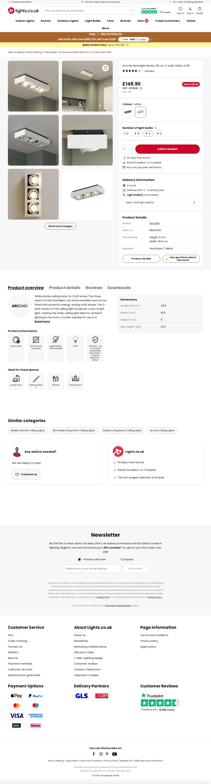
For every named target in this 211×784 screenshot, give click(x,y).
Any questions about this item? (183, 259)
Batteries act (126, 760)
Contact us (15, 647)
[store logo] (23, 10)
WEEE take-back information (149, 760)
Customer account (20, 669)
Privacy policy (149, 641)
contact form (103, 597)
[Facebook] (96, 754)
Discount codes (84, 652)
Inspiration (81, 675)
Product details (64, 287)
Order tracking (17, 641)
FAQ (10, 635)
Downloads (119, 287)
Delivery (13, 652)
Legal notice (148, 647)
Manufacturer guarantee (24, 675)
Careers (79, 669)
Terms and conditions (154, 635)
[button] (33, 140)
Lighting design (93, 658)
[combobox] (89, 10)
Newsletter (81, 641)
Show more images (60, 226)
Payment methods (20, 664)
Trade (78, 658)
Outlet (191, 21)
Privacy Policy (111, 760)
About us (79, 635)
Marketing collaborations (90, 647)
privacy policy (155, 597)
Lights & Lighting (16, 52)
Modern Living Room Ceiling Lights (122, 430)
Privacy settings (56, 760)
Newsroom (94, 669)
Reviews (94, 287)
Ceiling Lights (50, 52)
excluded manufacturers (118, 605)
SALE (140, 21)
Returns (13, 658)
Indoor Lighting (34, 52)
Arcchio (155, 223)
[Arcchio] (19, 306)
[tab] (26, 288)
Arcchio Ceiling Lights (162, 430)
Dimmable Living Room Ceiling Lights (74, 430)
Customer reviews (86, 664)
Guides (94, 675)
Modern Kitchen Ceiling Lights (28, 430)
